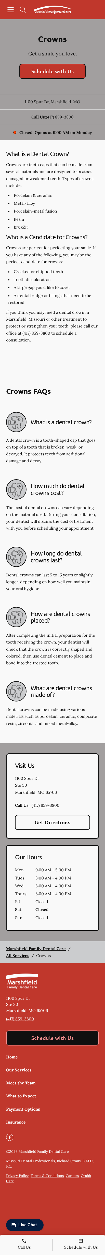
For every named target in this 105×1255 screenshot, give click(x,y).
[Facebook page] (9, 1137)
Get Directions (53, 822)
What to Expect (21, 1095)
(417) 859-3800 (60, 116)
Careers (72, 1175)
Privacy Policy (17, 1175)
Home (12, 1056)
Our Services (19, 1069)
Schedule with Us (52, 71)
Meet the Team (21, 1082)
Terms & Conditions (47, 1175)
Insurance (16, 1122)
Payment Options (23, 1109)
